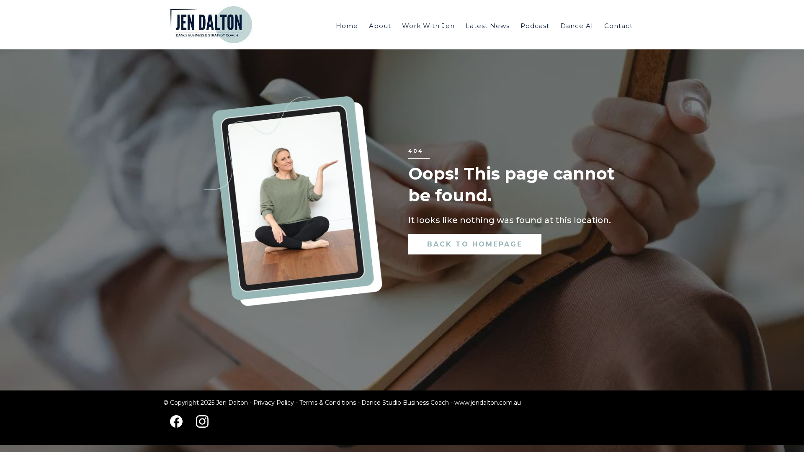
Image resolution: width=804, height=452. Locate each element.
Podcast (535, 26)
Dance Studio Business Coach (405, 402)
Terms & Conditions (327, 402)
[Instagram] (202, 421)
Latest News (488, 26)
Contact (618, 26)
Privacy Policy (274, 402)
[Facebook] (176, 421)
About (380, 26)
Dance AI (576, 26)
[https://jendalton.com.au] (215, 24)
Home (347, 26)
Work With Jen (428, 26)
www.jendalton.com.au (487, 402)
